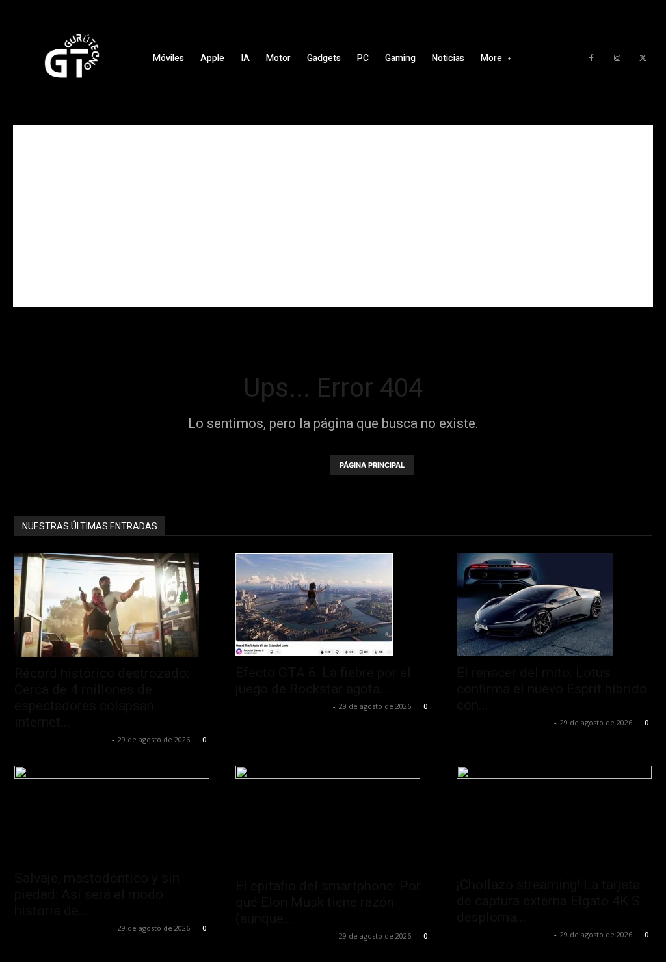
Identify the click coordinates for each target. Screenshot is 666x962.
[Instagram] (617, 58)
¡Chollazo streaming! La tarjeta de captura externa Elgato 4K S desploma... (548, 901)
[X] (643, 58)
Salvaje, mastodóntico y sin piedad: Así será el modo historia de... (97, 894)
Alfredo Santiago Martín (61, 739)
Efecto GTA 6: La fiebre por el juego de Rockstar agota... (323, 681)
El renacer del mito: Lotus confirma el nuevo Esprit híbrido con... (552, 689)
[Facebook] (591, 58)
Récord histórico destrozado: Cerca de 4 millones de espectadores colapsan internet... (101, 697)
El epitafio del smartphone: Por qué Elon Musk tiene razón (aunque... (328, 902)
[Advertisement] (333, 216)
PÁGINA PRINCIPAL (372, 465)
